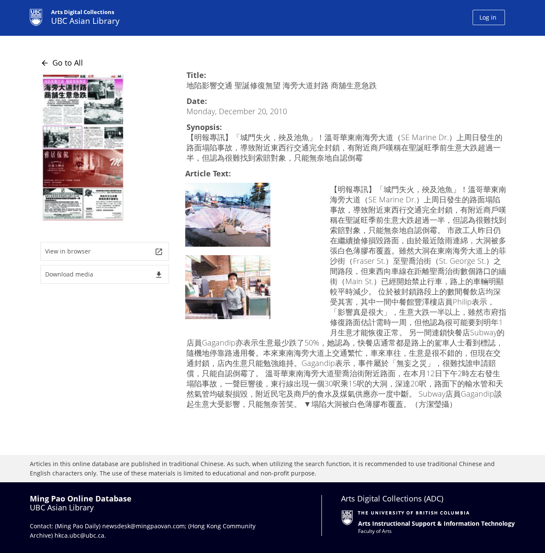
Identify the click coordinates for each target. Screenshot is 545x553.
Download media (104, 274)
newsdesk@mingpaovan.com (143, 526)
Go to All (61, 63)
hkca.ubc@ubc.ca (79, 535)
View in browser (104, 251)
